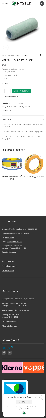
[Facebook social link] (8, 110)
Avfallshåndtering (9, 266)
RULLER (25, 55)
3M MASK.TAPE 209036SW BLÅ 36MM (12, 177)
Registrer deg (24, 402)
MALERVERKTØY (14, 55)
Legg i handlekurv (21, 91)
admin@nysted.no (14, 241)
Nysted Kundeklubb (10, 321)
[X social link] (10, 110)
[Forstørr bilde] (5, 47)
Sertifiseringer (8, 270)
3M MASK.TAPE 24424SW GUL (34, 176)
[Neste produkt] (43, 55)
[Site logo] (21, 3)
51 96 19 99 (9, 237)
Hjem (4, 55)
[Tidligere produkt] (37, 55)
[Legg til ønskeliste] (19, 157)
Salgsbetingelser (9, 252)
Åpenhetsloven (8, 261)
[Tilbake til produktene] (40, 55)
